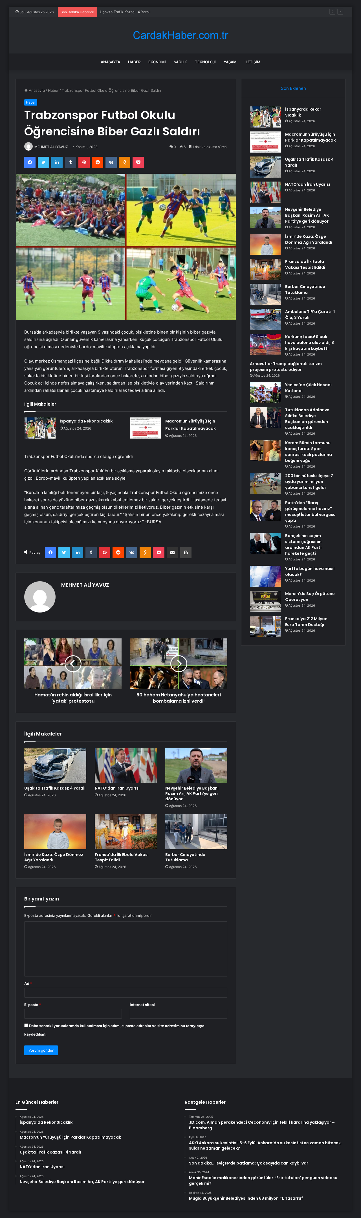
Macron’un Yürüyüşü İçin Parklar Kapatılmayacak (310, 137)
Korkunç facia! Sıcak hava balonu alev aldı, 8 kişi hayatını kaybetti (309, 342)
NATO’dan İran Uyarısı (117, 788)
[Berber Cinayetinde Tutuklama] (196, 831)
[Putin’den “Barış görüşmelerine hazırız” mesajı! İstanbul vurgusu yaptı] (265, 510)
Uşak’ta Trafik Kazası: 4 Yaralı (125, 12)
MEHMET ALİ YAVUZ (51, 147)
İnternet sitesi (142, 1004)
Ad (28, 983)
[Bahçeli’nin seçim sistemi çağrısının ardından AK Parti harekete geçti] (265, 543)
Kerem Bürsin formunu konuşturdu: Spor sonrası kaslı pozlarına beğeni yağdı (308, 451)
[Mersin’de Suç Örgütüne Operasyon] (265, 601)
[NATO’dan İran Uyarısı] (126, 765)
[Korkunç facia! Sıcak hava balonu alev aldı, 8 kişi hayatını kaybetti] (265, 344)
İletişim (252, 62)
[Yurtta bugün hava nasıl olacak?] (265, 576)
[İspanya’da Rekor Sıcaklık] (40, 428)
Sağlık (180, 62)
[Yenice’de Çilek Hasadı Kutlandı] (265, 392)
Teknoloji (205, 62)
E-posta (32, 1004)
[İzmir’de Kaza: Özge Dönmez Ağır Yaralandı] (55, 831)
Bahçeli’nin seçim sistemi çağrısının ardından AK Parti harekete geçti (303, 544)
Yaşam (230, 62)
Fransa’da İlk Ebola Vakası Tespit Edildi (122, 857)
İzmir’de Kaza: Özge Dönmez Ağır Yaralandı (53, 857)
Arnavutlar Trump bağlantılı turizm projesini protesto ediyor (286, 366)
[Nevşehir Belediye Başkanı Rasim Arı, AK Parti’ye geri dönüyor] (196, 765)
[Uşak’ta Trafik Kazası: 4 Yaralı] (55, 765)
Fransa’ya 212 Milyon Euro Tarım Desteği (306, 621)
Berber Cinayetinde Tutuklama (185, 857)
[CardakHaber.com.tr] (180, 35)
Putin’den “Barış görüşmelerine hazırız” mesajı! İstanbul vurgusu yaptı (310, 511)
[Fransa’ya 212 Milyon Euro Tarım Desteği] (265, 626)
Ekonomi (157, 62)
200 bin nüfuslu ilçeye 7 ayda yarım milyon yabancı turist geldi (309, 481)
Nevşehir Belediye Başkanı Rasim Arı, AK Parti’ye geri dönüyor (192, 793)
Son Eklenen (293, 88)
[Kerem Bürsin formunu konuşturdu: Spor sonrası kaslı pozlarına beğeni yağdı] (265, 450)
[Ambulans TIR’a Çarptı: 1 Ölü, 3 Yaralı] (265, 319)
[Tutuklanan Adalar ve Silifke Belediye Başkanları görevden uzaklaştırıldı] (265, 417)
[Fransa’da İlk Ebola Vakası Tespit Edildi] (126, 831)
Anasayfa (110, 62)
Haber (134, 62)
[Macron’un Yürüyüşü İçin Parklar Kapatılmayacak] (145, 428)
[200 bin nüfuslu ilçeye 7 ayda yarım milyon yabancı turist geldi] (265, 483)
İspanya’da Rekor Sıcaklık (86, 421)
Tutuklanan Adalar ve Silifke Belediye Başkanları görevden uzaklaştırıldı (307, 418)
